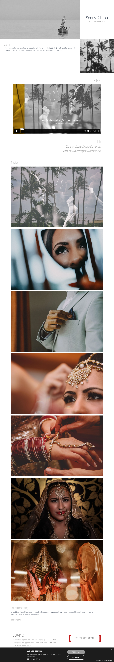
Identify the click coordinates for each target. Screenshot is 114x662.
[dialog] (57, 654)
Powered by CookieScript (104, 661)
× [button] (111, 650)
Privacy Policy (31, 656)
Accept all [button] (76, 652)
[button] (46, 659)
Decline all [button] (76, 657)
